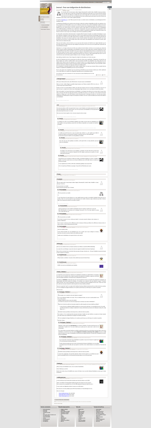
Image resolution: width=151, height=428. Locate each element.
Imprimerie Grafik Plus (81, 421)
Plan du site (98, 421)
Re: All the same (63, 254)
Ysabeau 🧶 (62, 227)
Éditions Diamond (81, 412)
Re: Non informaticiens (46, 409)
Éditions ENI (80, 414)
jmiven (62, 263)
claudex (62, 119)
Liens (82, 2)
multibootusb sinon (61, 377)
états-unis (62, 421)
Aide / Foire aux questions (100, 413)
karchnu (61, 272)
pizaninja (61, 244)
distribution (65, 10)
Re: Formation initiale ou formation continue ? (50, 414)
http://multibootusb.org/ (64, 393)
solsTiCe (61, 378)
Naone (61, 175)
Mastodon (63, 9)
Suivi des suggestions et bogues (101, 414)
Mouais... (59, 174)
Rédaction (91, 2)
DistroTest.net (64, 19)
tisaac (61, 9)
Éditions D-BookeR (81, 411)
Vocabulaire (59, 179)
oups (44, 413)
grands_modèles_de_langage (65, 411)
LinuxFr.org (46, 8)
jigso (61, 255)
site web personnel (68, 227)
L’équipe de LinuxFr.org (99, 411)
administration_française (64, 413)
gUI (62, 156)
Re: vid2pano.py (45, 421)
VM (58, 105)
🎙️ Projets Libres (98, 2)
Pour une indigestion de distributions (77, 7)
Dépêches (73, 2)
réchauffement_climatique (65, 412)
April (79, 410)
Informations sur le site (99, 412)
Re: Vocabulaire (63, 189)
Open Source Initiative (81, 420)
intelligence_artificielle (64, 409)
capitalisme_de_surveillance (65, 420)
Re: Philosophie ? (45, 420)
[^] (57, 118)
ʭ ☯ (60, 79)
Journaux (78, 2)
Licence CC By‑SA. (78, 9)
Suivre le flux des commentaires (62, 399)
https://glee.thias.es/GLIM (64, 394)
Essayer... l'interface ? (61, 271)
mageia (68, 10)
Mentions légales (98, 409)
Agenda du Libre (80, 409)
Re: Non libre (45, 410)
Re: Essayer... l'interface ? (65, 291)
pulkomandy (65, 337)
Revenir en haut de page (58, 403)
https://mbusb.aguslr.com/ (64, 395)
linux (61, 414)
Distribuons (59, 363)
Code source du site (99, 420)
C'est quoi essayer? (61, 78)
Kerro (61, 180)
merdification (63, 410)
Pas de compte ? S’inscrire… (45, 29)
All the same (59, 243)
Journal (59, 7)
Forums (86, 2)
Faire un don (98, 410)
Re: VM (61, 118)
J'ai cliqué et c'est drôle (46, 412)
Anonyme (65, 148)
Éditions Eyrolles (81, 413)
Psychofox (62, 214)
